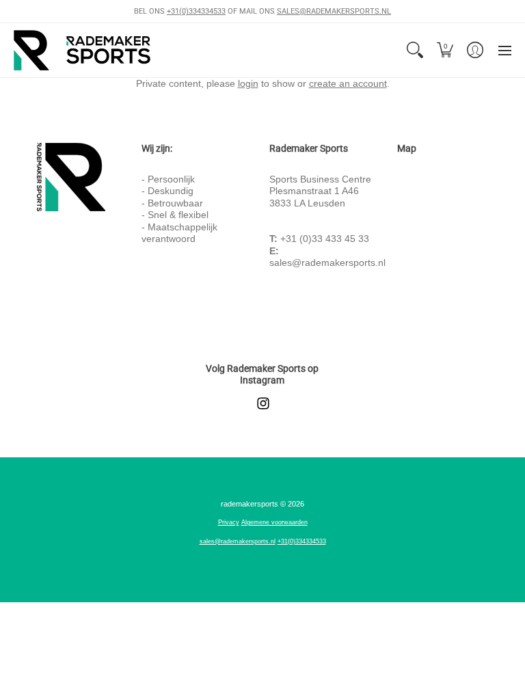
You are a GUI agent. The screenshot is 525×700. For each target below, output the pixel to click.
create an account (348, 83)
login (248, 83)
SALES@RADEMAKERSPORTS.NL (334, 11)
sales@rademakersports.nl (327, 262)
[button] (445, 50)
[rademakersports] (82, 50)
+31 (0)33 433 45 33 (324, 238)
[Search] (415, 50)
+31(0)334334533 (196, 11)
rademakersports (249, 504)
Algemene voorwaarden (274, 522)
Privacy (228, 522)
